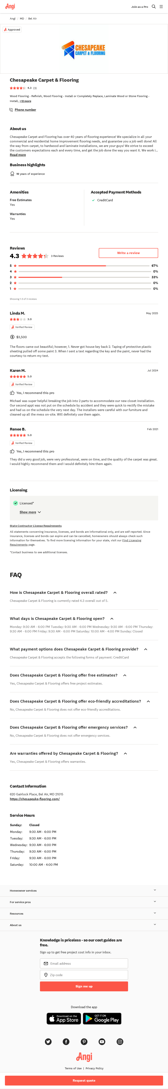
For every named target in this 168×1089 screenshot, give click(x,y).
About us (16, 925)
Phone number (25, 110)
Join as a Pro (139, 7)
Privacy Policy (94, 1068)
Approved (14, 29)
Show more (28, 512)
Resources (16, 914)
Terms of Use (73, 1068)
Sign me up (84, 986)
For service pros (20, 902)
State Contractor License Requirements (36, 526)
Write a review (128, 253)
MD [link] (22, 18)
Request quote (84, 1080)
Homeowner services (23, 891)
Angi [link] (13, 18)
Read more (18, 155)
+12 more (25, 101)
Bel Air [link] (32, 18)
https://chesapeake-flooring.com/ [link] (35, 799)
